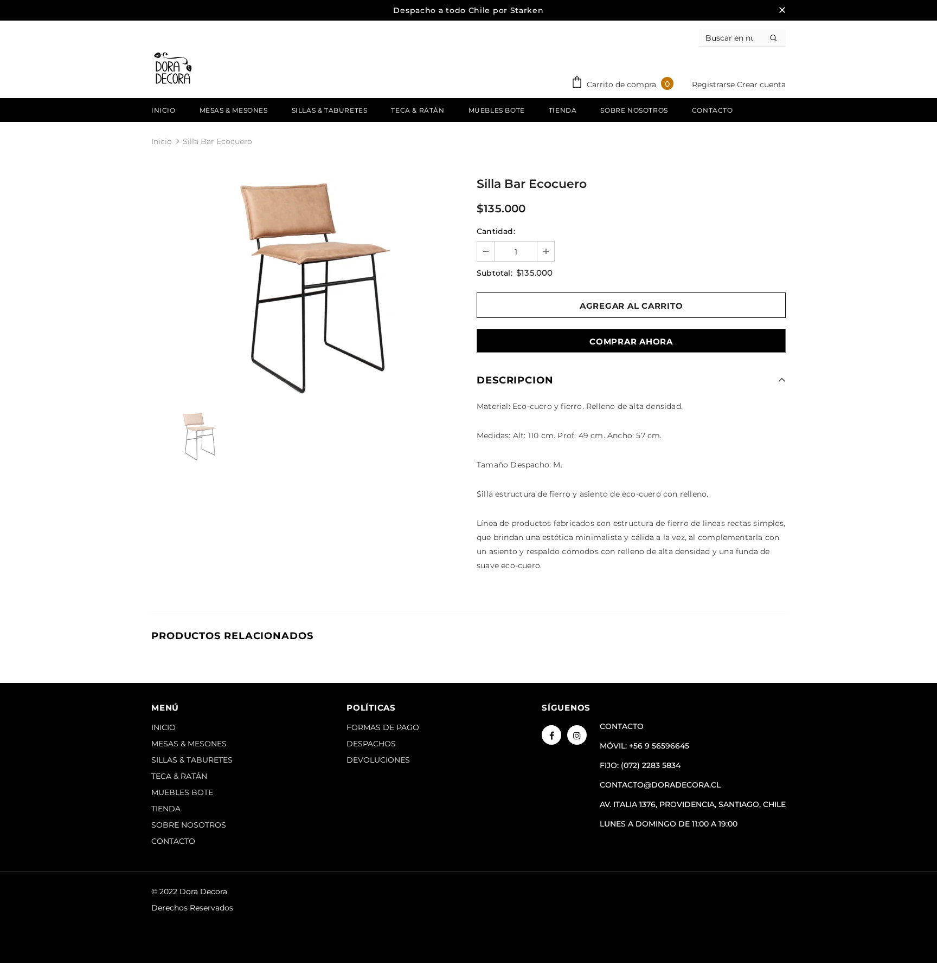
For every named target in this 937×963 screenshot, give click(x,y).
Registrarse (714, 84)
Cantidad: (496, 231)
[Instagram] (577, 735)
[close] (781, 10)
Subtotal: (494, 273)
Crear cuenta (761, 84)
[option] (305, 287)
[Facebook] (551, 735)
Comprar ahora (631, 341)
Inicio (161, 141)
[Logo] (173, 68)
